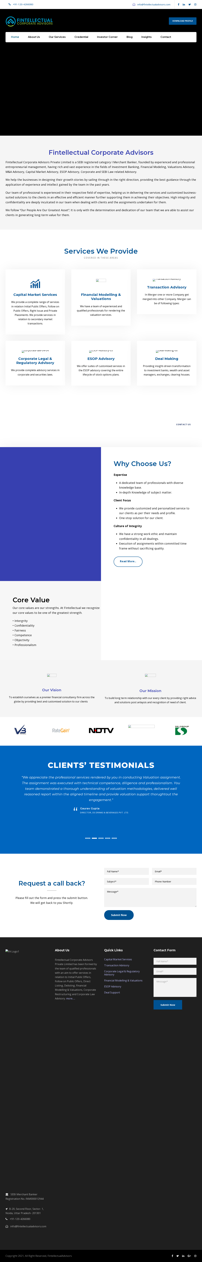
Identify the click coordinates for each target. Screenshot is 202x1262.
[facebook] (178, 4)
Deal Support (112, 992)
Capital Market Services (118, 959)
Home (15, 36)
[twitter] (189, 4)
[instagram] (195, 4)
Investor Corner (107, 36)
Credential (81, 36)
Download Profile (182, 21)
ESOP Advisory (112, 986)
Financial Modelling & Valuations (123, 980)
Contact (165, 36)
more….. (70, 998)
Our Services (57, 36)
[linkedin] (184, 4)
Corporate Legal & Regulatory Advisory (122, 973)
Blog (130, 36)
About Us (34, 36)
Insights (146, 36)
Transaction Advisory (116, 965)
